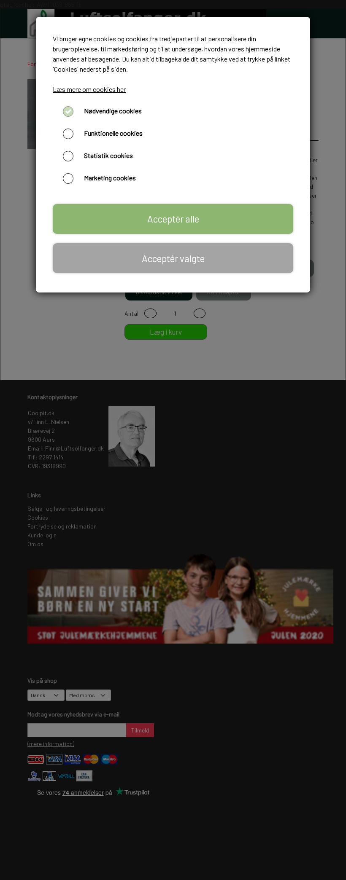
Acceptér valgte (173, 258)
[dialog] (173, 440)
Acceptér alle (173, 218)
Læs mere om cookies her (89, 89)
